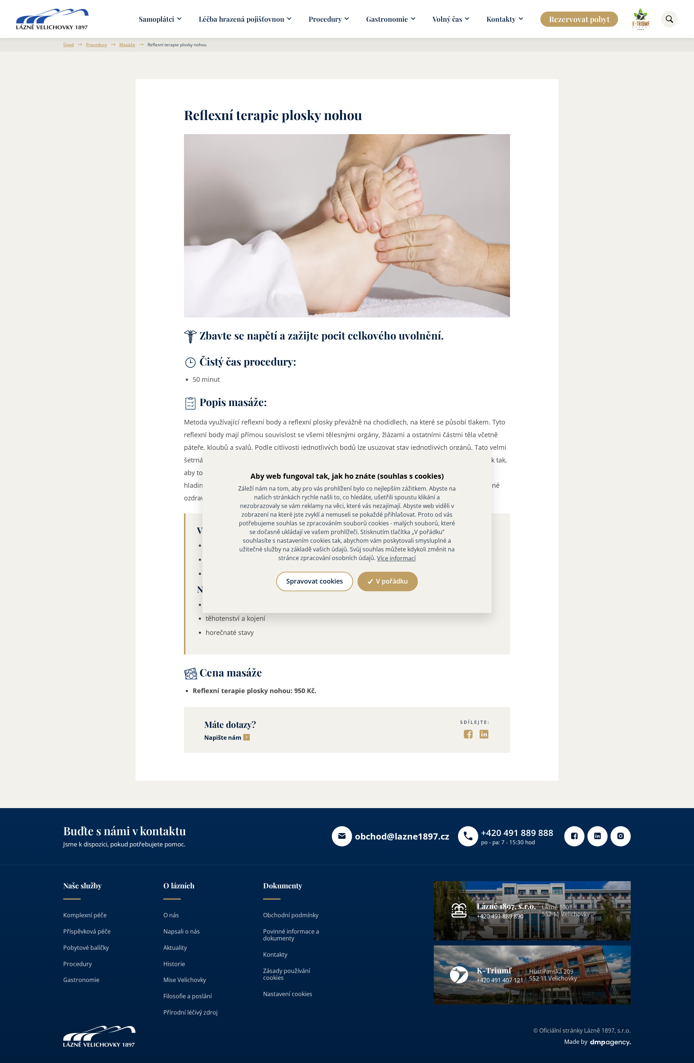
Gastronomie (81, 980)
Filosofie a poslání (187, 996)
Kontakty (275, 955)
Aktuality (175, 948)
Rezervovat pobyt (579, 19)
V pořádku (391, 581)
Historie (174, 964)
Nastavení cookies (287, 994)
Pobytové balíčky (86, 948)
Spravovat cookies (314, 581)
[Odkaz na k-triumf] (641, 19)
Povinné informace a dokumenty (291, 934)
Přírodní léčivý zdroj (190, 1012)
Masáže (127, 44)
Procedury (96, 44)
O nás (171, 915)
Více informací (396, 558)
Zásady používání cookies (286, 974)
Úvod (68, 44)
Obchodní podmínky (290, 915)
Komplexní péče (85, 915)
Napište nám (222, 737)
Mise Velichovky (184, 980)
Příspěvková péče (87, 931)
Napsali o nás (181, 931)
